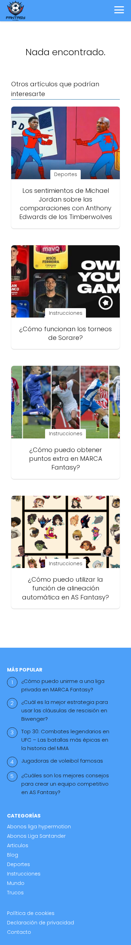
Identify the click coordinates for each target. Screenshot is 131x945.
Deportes (18, 864)
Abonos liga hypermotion (39, 826)
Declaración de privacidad (40, 922)
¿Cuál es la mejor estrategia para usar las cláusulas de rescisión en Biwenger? (64, 710)
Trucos (15, 892)
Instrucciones (24, 873)
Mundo (15, 883)
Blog (12, 854)
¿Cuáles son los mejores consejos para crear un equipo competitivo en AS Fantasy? (65, 784)
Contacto (19, 932)
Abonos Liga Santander (36, 836)
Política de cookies (30, 913)
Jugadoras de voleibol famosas (62, 760)
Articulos (17, 845)
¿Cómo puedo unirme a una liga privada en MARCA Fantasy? (62, 685)
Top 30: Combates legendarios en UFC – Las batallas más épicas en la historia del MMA (65, 740)
